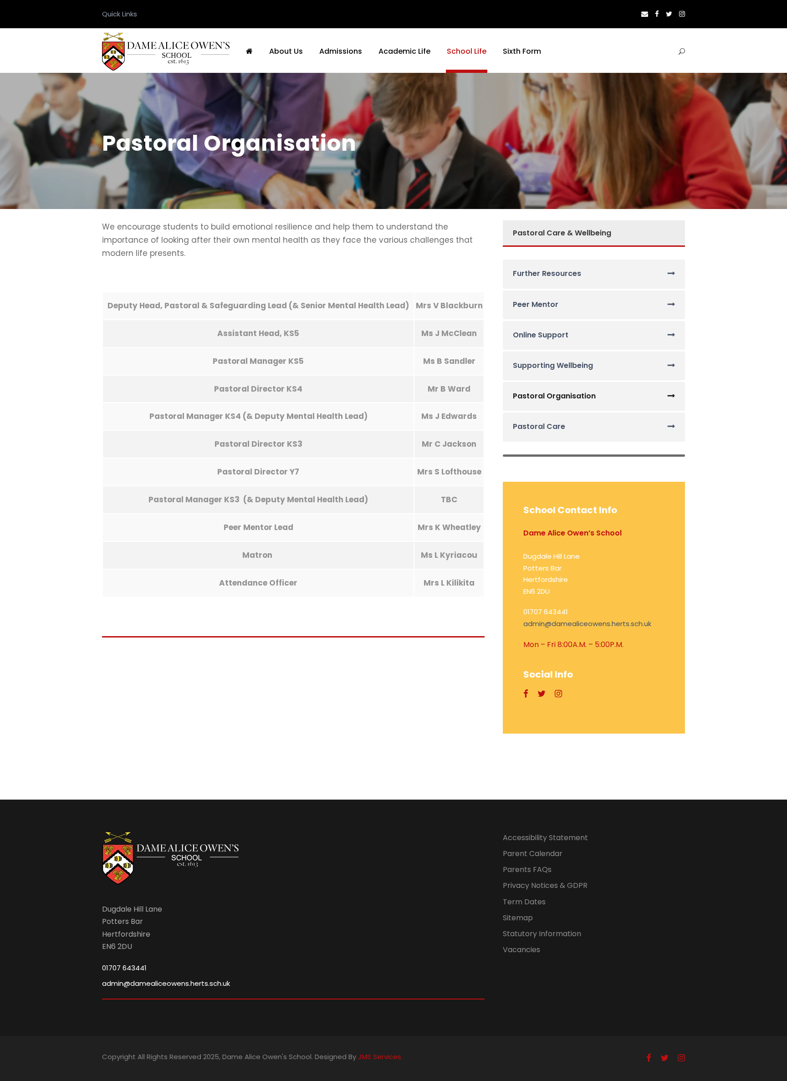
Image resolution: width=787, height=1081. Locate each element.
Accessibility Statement (545, 837)
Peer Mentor (535, 304)
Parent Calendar (532, 853)
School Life (466, 51)
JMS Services (379, 1056)
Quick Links (119, 14)
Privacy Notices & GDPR (545, 885)
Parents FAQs (527, 869)
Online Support (540, 335)
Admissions (340, 51)
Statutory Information (542, 933)
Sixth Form (522, 51)
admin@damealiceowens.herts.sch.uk (587, 623)
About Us (286, 51)
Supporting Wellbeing (553, 365)
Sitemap (518, 918)
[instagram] (682, 14)
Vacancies (521, 949)
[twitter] (669, 14)
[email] (644, 14)
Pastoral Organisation (554, 396)
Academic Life (404, 51)
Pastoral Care (539, 426)
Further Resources (547, 273)
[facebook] (657, 14)
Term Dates (524, 902)
